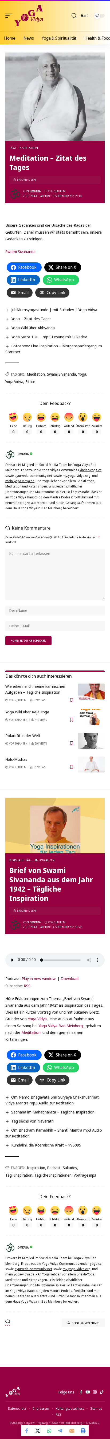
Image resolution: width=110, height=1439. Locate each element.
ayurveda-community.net (33, 475)
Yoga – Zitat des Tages (31, 318)
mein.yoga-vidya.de (19, 481)
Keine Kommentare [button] (85, 1323)
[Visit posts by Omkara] (15, 193)
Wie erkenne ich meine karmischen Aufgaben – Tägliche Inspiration (35, 689)
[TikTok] (102, 1392)
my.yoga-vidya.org (77, 475)
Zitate (30, 381)
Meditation (36, 374)
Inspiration (36, 1167)
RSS (27, 985)
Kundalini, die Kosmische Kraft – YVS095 (46, 1145)
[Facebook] (81, 1392)
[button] (9, 15)
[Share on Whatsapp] (49, 1430)
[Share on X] (38, 1430)
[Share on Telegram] (60, 1430)
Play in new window (39, 978)
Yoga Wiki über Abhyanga (33, 327)
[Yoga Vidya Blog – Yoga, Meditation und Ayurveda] (12, 1392)
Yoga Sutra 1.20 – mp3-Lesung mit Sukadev (49, 336)
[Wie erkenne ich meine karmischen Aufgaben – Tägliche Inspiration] (91, 692)
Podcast (16, 860)
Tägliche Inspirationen (53, 1175)
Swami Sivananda (20, 251)
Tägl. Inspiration (23, 147)
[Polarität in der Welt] (91, 741)
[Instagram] (95, 1392)
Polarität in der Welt (22, 735)
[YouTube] (87, 1392)
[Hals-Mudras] (91, 765)
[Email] (71, 1430)
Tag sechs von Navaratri (32, 1121)
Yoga (82, 374)
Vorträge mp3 (85, 1175)
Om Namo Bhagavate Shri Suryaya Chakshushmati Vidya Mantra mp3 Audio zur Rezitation (52, 1099)
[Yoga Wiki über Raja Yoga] (91, 717)
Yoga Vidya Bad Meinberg (60, 1025)
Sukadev (70, 1167)
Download (69, 978)
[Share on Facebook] (27, 1430)
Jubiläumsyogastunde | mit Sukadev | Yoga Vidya (54, 309)
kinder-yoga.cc (90, 470)
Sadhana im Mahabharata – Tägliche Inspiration (53, 1112)
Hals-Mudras (16, 759)
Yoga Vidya (14, 381)
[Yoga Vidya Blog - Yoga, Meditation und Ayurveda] (28, 15)
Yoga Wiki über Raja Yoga (27, 711)
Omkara (35, 191)
